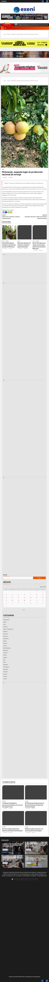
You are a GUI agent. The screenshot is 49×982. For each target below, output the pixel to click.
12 (18, 597)
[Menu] (5, 28)
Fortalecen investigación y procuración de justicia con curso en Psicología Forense (12, 805)
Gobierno (5, 643)
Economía (5, 633)
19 (18, 600)
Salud (4, 662)
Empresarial (5, 638)
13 (24, 597)
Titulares (5, 676)
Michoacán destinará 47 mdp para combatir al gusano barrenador (24, 245)
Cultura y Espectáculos (8, 629)
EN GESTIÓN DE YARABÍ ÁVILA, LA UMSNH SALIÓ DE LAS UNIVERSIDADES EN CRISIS (12, 858)
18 (12, 600)
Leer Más (5, 849)
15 (36, 597)
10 (6, 597)
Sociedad (5, 671)
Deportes (5, 631)
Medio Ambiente (7, 648)
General (5, 641)
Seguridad (5, 664)
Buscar (5, 574)
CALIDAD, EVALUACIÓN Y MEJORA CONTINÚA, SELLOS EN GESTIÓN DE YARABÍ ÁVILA (12, 845)
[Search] (47, 28)
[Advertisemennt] (24, 16)
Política (5, 655)
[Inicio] (2, 28)
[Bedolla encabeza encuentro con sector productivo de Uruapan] (36, 818)
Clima (4, 624)
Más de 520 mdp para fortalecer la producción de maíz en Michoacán (9, 245)
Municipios (5, 650)
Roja (4, 659)
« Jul (23, 609)
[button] (5, 28)
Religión (5, 657)
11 (12, 597)
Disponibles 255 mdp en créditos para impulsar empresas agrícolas (36, 216)
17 (6, 600)
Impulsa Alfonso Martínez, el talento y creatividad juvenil (11, 216)
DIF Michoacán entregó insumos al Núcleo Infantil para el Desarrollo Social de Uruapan (34, 805)
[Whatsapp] (8, 212)
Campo (3, 169)
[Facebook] (3, 212)
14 (30, 597)
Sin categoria (6, 667)
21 (30, 600)
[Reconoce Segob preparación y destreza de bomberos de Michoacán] (13, 818)
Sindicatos (5, 669)
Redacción (5, 177)
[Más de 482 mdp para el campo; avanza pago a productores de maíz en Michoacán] (40, 232)
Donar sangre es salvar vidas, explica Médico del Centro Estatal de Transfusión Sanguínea (35, 858)
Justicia (5, 645)
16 (42, 597)
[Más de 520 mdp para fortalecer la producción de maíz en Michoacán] (9, 232)
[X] (6, 212)
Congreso (5, 626)
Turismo (5, 678)
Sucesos (5, 674)
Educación (5, 636)
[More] (11, 212)
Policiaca (5, 652)
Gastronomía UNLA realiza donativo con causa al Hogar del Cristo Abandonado (35, 845)
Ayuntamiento (6, 619)
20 (24, 600)
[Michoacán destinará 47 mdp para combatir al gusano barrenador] (24, 232)
